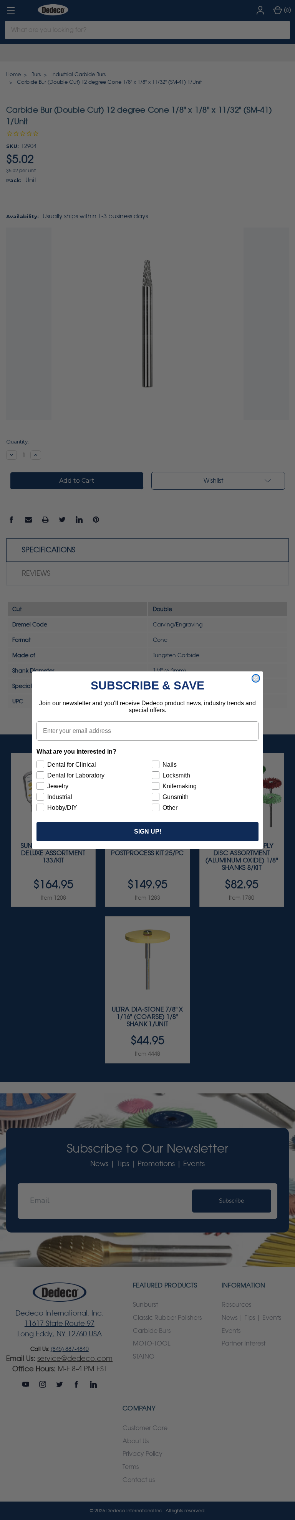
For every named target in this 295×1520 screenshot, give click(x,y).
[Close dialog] (256, 678)
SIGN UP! (147, 831)
